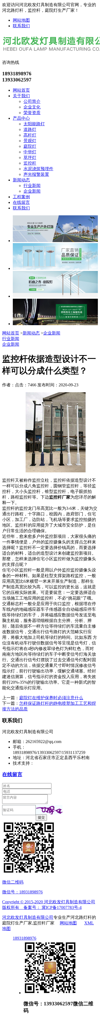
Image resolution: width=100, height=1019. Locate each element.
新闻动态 (21, 180)
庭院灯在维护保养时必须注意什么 (51, 697)
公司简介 (32, 101)
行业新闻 (32, 185)
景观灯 (29, 140)
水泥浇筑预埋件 (38, 168)
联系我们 (21, 26)
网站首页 (21, 90)
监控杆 (29, 163)
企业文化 (32, 107)
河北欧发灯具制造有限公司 (27, 917)
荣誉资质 (32, 112)
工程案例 (21, 197)
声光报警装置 (36, 174)
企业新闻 (32, 191)
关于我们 (21, 96)
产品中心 (21, 118)
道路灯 (29, 129)
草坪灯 (29, 157)
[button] (49, 809)
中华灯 (29, 152)
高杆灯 (29, 135)
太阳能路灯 (34, 124)
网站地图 (21, 20)
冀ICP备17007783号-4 (62, 907)
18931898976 (24, 938)
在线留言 (21, 202)
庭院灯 (29, 146)
